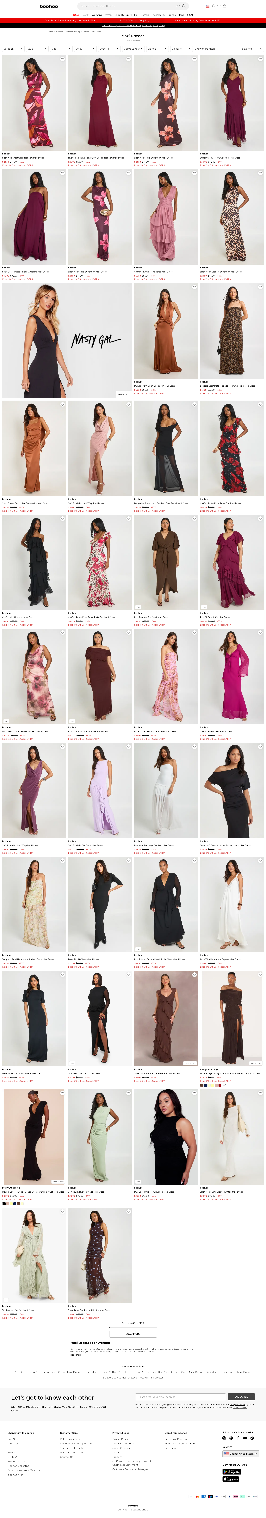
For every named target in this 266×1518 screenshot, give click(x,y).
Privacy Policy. (240, 1407)
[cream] (209, 1085)
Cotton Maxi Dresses (70, 1372)
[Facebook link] (238, 1438)
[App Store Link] (231, 1475)
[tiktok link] (252, 1438)
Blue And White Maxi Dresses (120, 1377)
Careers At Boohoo (176, 1439)
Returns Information (72, 1452)
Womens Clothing (73, 32)
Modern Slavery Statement (180, 1443)
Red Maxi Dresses (216, 1372)
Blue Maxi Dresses (168, 1372)
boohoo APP (15, 1475)
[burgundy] (219, 1085)
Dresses (86, 32)
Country (227, 1447)
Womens (59, 32)
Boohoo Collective (18, 1466)
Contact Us (66, 1457)
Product (117, 1457)
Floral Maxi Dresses (95, 1372)
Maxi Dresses (96, 32)
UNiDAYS (13, 1457)
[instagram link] (224, 1438)
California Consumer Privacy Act (131, 1469)
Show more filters (205, 48)
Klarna (11, 1448)
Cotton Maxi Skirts (119, 1372)
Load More (133, 1334)
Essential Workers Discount (24, 1470)
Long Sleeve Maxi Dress (42, 1372)
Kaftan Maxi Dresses (240, 1372)
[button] (208, 6)
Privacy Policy (120, 1439)
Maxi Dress (20, 1372)
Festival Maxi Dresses (151, 1377)
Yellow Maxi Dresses (144, 1372)
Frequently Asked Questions (76, 1443)
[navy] (205, 1085)
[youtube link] (245, 1438)
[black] (3, 1203)
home (50, 32)
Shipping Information (73, 1448)
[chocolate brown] (201, 1085)
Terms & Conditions (123, 1443)
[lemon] (212, 1085)
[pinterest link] (231, 1438)
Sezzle (11, 1452)
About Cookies (121, 1448)
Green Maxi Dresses (192, 1372)
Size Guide (14, 1439)
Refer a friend (173, 1448)
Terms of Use (119, 1452)
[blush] (216, 1085)
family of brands (237, 1404)
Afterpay (13, 1443)
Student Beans (16, 1461)
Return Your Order (71, 1439)
